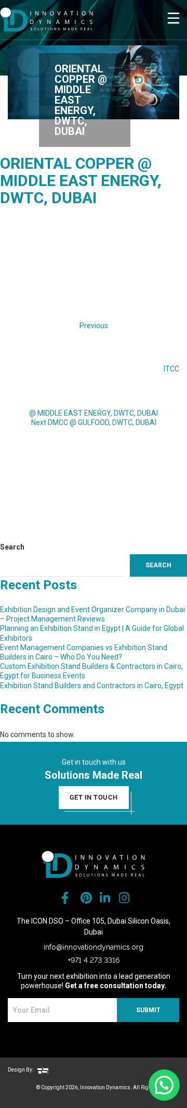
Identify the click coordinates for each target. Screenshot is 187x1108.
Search (12, 547)
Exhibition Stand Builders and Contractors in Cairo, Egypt (91, 685)
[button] (164, 1085)
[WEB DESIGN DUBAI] (42, 1070)
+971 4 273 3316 (93, 960)
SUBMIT (148, 1010)
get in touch (94, 797)
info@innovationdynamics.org (93, 947)
